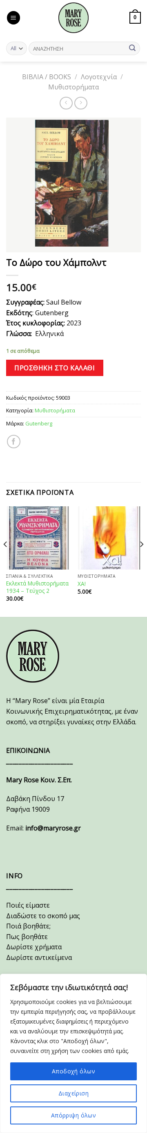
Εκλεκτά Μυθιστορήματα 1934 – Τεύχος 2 (37, 587)
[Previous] (6, 561)
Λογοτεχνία (99, 76)
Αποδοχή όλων (73, 1071)
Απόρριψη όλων (73, 1115)
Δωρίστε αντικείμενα (39, 957)
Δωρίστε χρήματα (34, 946)
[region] (73, 1053)
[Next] (141, 561)
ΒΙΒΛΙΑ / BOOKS (46, 76)
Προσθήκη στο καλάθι (54, 367)
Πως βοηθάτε (27, 936)
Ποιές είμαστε (28, 905)
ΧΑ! (82, 584)
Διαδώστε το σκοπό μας (43, 915)
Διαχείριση (73, 1093)
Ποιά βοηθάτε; (28, 926)
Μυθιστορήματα (73, 86)
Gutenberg (38, 423)
